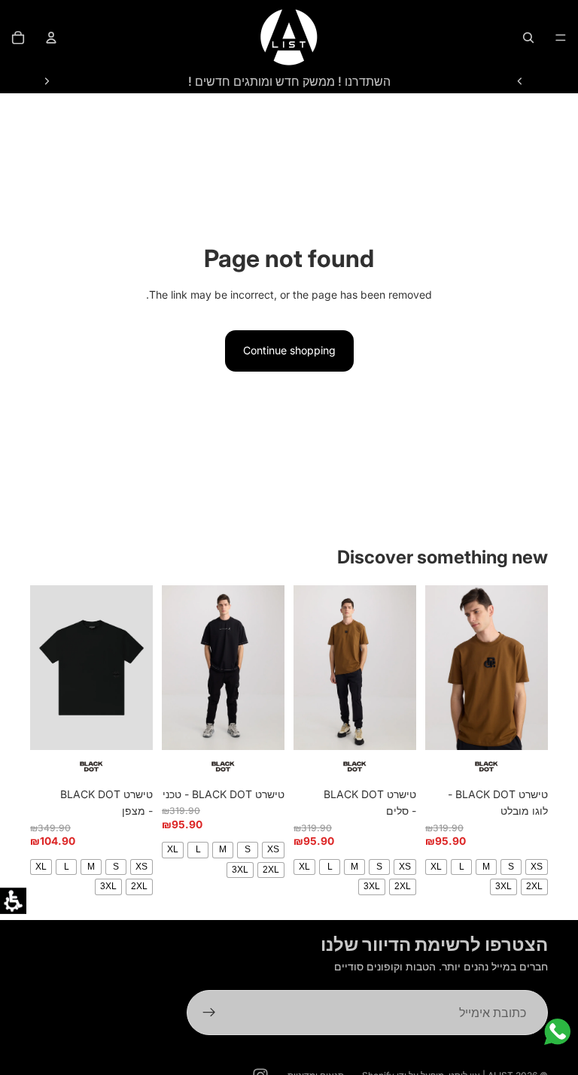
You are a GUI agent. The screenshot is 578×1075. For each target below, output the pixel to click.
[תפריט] (560, 37)
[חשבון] (51, 37)
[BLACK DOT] (486, 766)
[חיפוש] (528, 37)
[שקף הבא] (46, 81)
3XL (503, 886)
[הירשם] (209, 1013)
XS (537, 866)
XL (436, 866)
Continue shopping (289, 350)
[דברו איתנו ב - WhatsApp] (557, 1032)
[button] (13, 901)
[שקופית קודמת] (520, 81)
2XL (534, 886)
